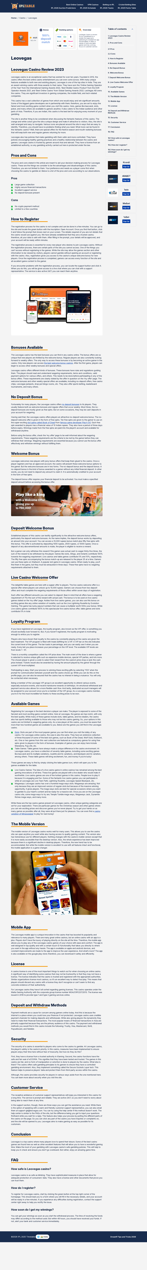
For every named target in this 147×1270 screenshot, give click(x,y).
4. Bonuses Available (116, 63)
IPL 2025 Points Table (127, 8)
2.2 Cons (111, 54)
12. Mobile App (114, 101)
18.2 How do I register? (118, 145)
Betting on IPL (108, 5)
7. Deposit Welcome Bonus (119, 77)
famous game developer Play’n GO (75, 422)
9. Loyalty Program (116, 87)
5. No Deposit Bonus (116, 68)
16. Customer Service (117, 122)
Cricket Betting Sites (127, 5)
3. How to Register (115, 58)
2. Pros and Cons (115, 43)
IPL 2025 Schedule (88, 8)
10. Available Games (116, 92)
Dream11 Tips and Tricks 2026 (123, 1237)
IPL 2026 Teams (107, 8)
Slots (17, 732)
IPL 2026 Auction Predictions (63, 8)
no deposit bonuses (70, 404)
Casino (22, 18)
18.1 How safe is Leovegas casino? (119, 139)
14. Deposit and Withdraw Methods (118, 112)
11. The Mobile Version (117, 96)
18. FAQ (111, 132)
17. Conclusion (114, 127)
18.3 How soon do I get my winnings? (119, 151)
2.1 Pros (111, 49)
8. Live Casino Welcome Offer (120, 82)
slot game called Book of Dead (41, 422)
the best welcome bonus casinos (58, 363)
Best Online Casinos (74, 5)
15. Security (113, 117)
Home (14, 18)
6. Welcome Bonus (116, 73)
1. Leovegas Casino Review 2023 (119, 37)
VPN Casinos (93, 5)
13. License (112, 106)
